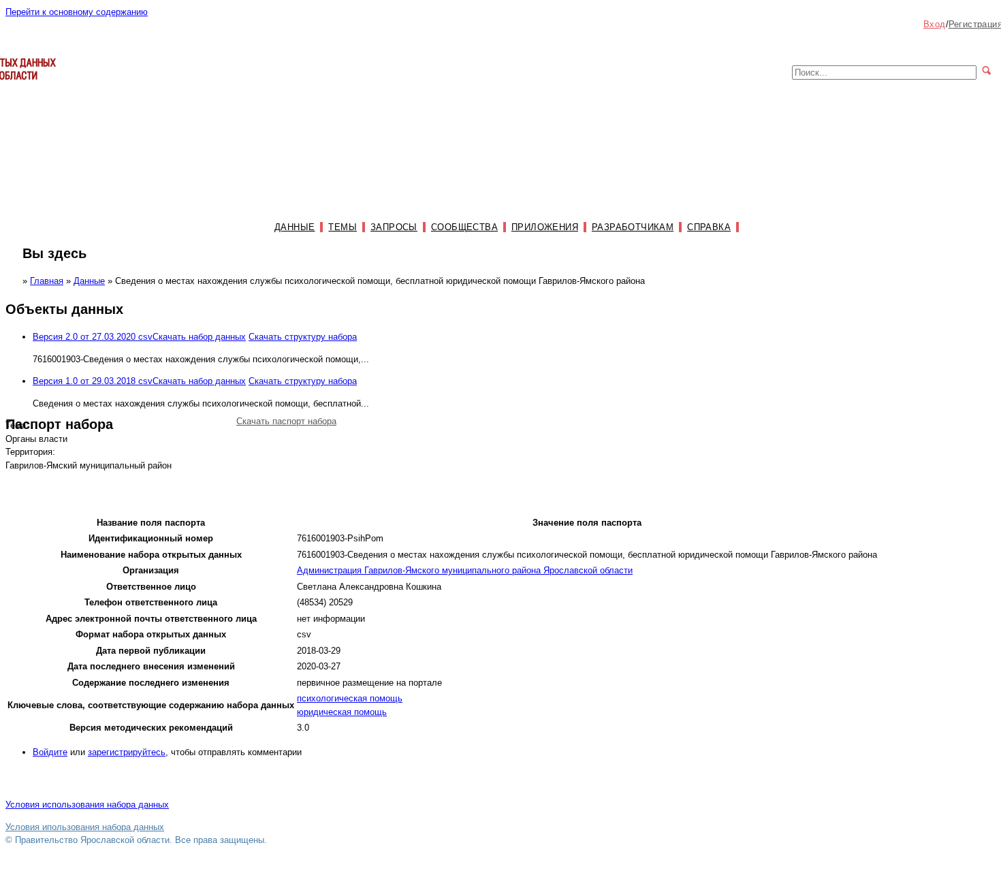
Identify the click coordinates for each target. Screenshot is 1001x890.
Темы (342, 227)
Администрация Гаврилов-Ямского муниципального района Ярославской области (465, 570)
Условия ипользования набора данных (84, 827)
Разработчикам (632, 227)
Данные (294, 227)
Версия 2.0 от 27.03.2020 (93, 337)
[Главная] (30, 86)
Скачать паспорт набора (286, 421)
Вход (934, 24)
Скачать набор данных (199, 337)
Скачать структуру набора (303, 337)
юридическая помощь (342, 712)
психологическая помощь (349, 698)
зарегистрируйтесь (126, 752)
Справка (709, 227)
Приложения (544, 227)
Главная (46, 281)
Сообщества (464, 227)
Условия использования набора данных (87, 804)
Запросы (393, 227)
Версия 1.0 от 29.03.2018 (93, 381)
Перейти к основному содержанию (76, 12)
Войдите (50, 752)
